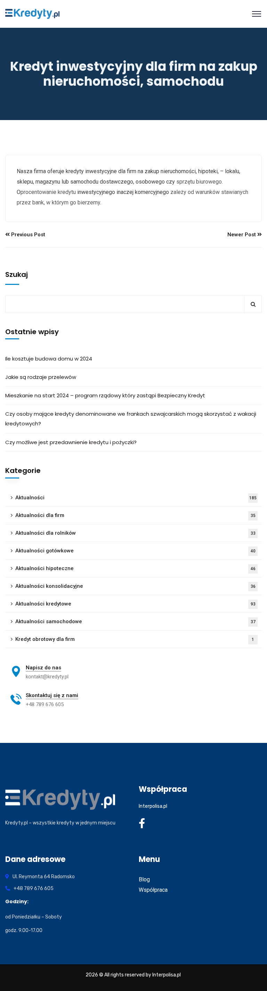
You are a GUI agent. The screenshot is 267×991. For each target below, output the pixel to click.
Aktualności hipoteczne (135, 568)
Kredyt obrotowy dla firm (134, 639)
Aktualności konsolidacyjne (135, 586)
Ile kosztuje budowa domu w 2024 (48, 358)
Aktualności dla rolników (135, 533)
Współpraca (153, 890)
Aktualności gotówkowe (135, 551)
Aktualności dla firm (135, 515)
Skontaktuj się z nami (52, 695)
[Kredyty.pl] (32, 13)
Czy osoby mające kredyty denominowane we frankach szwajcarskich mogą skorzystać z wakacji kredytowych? (130, 418)
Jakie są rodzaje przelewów (40, 377)
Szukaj (16, 274)
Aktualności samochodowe (135, 621)
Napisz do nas (43, 667)
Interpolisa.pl (153, 806)
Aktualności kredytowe (135, 604)
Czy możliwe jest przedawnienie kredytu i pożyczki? (71, 442)
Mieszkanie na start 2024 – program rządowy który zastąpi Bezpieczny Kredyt (105, 395)
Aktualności (136, 497)
